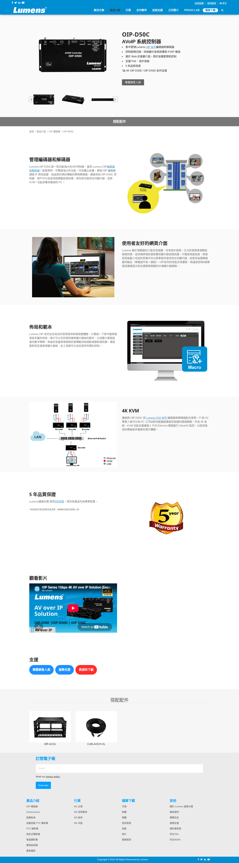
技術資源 (126, 823)
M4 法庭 (78, 823)
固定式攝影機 (33, 834)
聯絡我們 (174, 812)
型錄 (124, 828)
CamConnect (33, 812)
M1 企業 (78, 806)
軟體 (124, 812)
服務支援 (64, 669)
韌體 (124, 817)
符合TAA (174, 834)
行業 (128, 10)
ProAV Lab (192, 10)
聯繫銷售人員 (133, 82)
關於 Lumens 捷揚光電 (181, 806)
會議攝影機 (32, 839)
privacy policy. (53, 776)
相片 (124, 834)
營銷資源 (126, 839)
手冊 (124, 806)
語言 (224, 3)
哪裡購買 (211, 3)
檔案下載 (210, 10)
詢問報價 (199, 3)
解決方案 (99, 10)
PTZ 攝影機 (32, 828)
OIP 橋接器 (54, 131)
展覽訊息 (174, 817)
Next (115, 99)
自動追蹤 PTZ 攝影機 (37, 823)
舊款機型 (30, 850)
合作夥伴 (141, 10)
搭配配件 (119, 121)
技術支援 (157, 10)
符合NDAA (175, 839)
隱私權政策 (175, 828)
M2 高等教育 (80, 812)
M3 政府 (78, 817)
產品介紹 (115, 10)
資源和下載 (86, 669)
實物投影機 (32, 845)
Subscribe (43, 785)
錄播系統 (30, 817)
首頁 (31, 131)
